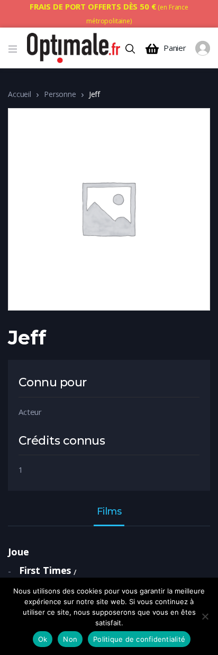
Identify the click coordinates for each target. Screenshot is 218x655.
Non (70, 639)
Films (109, 512)
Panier (175, 48)
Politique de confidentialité (139, 639)
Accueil (19, 94)
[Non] (204, 616)
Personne (60, 94)
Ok (43, 639)
